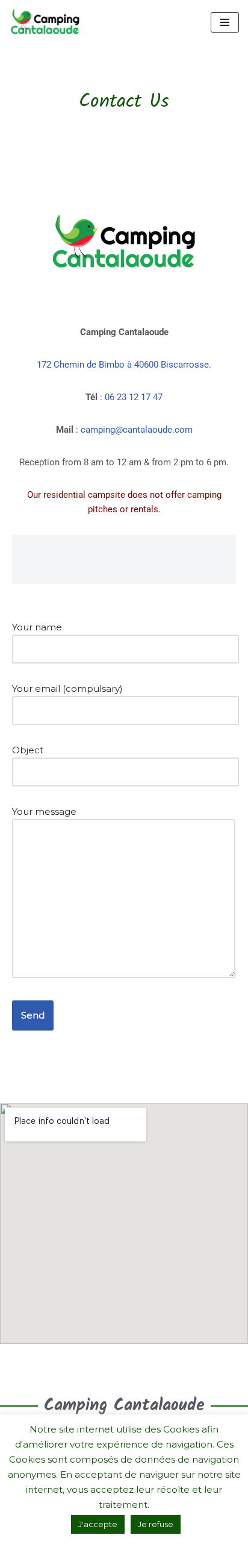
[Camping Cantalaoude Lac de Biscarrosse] (45, 22)
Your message (44, 811)
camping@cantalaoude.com (137, 429)
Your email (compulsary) (67, 688)
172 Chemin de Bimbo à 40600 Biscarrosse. (124, 364)
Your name (37, 627)
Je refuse (155, 1524)
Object (27, 750)
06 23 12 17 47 (134, 397)
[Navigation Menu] (225, 22)
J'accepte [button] (97, 1524)
